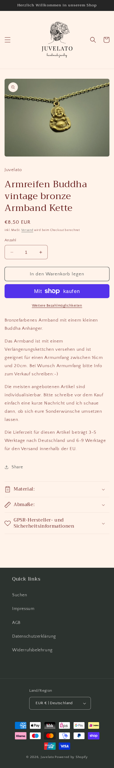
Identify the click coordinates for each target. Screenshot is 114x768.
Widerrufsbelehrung (32, 650)
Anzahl (10, 240)
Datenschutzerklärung (34, 636)
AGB (16, 622)
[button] (7, 39)
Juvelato (47, 757)
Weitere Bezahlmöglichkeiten (57, 306)
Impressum (23, 608)
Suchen (19, 595)
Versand (27, 230)
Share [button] (17, 467)
